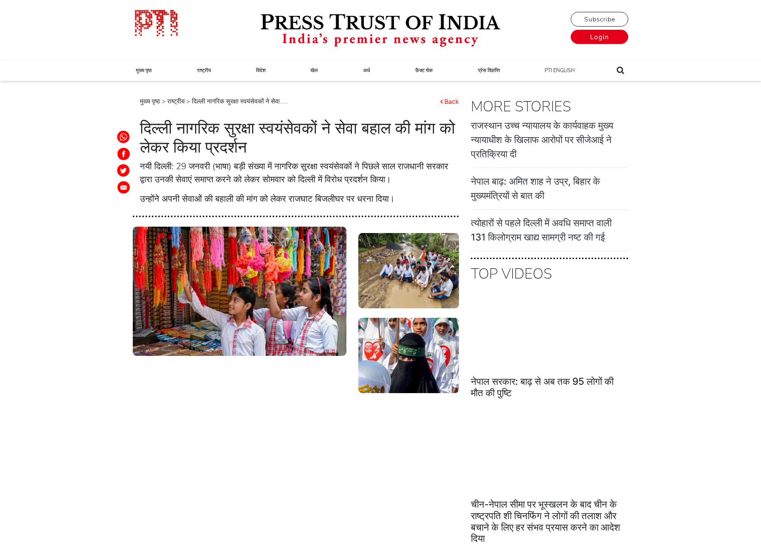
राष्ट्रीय (204, 70)
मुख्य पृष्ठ (144, 70)
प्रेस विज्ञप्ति (489, 70)
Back (451, 101)
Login (599, 37)
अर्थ (366, 70)
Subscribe (599, 19)
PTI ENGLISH (560, 70)
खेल (314, 70)
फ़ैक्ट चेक (424, 70)
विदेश (261, 70)
